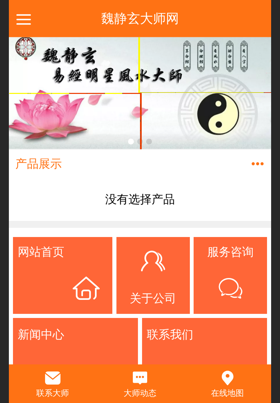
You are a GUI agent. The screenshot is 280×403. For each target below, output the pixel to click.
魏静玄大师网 (140, 18)
